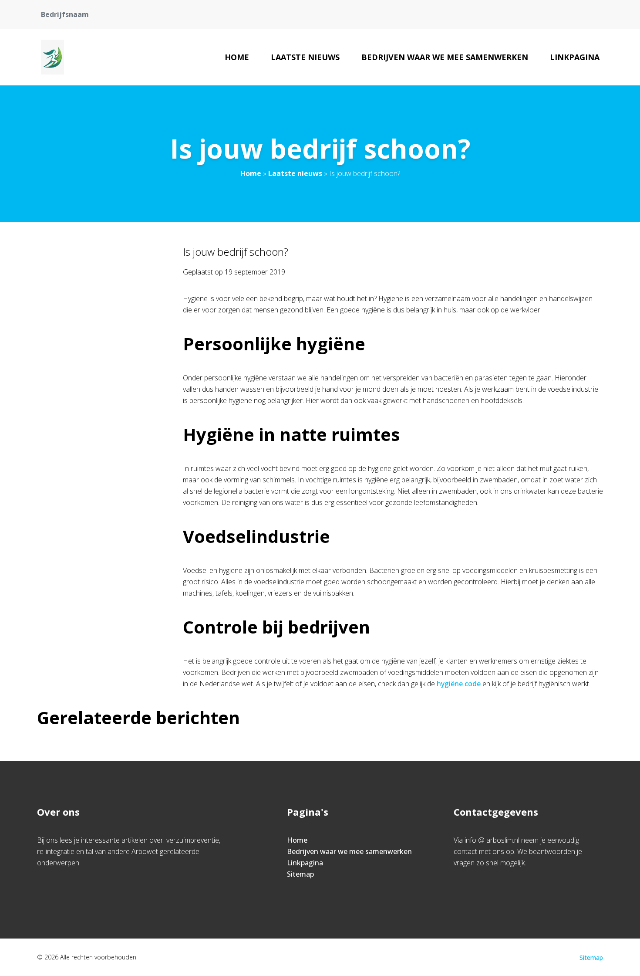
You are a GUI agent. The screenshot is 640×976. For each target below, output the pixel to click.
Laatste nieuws (305, 57)
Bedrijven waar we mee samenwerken (444, 57)
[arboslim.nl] (52, 57)
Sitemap (300, 874)
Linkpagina (575, 57)
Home (237, 57)
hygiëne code (459, 683)
